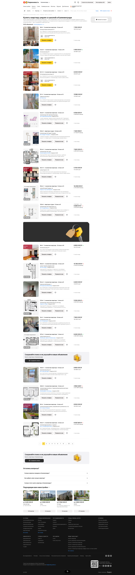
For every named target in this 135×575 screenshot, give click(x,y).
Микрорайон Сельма (103, 524)
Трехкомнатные (26, 540)
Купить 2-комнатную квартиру (75, 542)
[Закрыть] (111, 10)
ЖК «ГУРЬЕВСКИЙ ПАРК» (46, 426)
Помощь (82, 555)
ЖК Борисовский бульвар (46, 285)
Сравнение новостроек (73, 524)
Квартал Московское (103, 522)
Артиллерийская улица (28, 520)
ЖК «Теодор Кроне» (44, 208)
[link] (109, 2)
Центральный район (103, 526)
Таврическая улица (44, 96)
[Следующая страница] (72, 443)
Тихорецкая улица (44, 319)
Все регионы (71, 528)
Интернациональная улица (46, 74)
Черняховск (40, 540)
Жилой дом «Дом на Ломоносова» (48, 337)
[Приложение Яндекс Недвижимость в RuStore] (110, 565)
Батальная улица (44, 51)
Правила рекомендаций (72, 555)
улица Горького (43, 169)
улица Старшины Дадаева (46, 265)
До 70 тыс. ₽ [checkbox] (48, 234)
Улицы (69, 522)
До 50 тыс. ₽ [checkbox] (38, 234)
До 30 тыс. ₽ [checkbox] (29, 234)
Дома (54, 528)
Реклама (36, 555)
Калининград (43, 114)
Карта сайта (88, 555)
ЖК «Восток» (43, 98)
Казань (39, 528)
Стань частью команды (44, 555)
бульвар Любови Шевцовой (46, 29)
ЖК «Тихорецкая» (44, 321)
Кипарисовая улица (27, 528)
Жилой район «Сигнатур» (46, 391)
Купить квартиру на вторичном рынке (77, 546)
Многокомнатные (27, 542)
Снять (54, 538)
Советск (40, 538)
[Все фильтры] (24, 10)
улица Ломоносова (44, 336)
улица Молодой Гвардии (45, 188)
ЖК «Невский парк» (44, 371)
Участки (54, 522)
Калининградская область (46, 388)
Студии (25, 546)
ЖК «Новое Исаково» (45, 408)
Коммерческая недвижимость (60, 524)
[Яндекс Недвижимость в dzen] (108, 556)
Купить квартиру (72, 538)
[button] (78, 2)
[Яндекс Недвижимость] (31, 2)
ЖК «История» (43, 267)
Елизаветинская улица (28, 526)
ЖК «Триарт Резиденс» (45, 134)
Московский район (102, 520)
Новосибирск (41, 524)
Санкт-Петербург (42, 522)
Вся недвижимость (27, 555)
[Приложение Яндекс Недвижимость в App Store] (103, 565)
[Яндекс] (109, 572)
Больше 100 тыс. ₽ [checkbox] (31, 238)
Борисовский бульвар (45, 284)
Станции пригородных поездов (75, 526)
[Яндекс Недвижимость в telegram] (111, 556)
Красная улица (26, 530)
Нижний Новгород (42, 530)
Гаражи (54, 520)
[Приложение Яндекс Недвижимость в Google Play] (106, 565)
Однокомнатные (27, 544)
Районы (70, 520)
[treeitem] (27, 6)
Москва (39, 520)
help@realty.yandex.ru (51, 564)
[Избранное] (75, 2)
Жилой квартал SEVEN (45, 153)
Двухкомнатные (27, 538)
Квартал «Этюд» (44, 304)
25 (69, 443)
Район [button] (97, 10)
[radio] (46, 443)
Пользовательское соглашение (58, 555)
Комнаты (55, 526)
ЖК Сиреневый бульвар (45, 116)
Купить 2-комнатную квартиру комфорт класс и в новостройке (82, 548)
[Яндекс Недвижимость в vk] (106, 556)
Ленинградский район (103, 528)
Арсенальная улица (44, 369)
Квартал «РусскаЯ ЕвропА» (46, 189)
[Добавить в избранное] (55, 40)
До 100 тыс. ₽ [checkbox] (57, 234)
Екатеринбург (41, 526)
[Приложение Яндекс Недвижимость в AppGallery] (108, 565)
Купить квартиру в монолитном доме (76, 540)
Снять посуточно (57, 540)
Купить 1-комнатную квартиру (75, 544)
